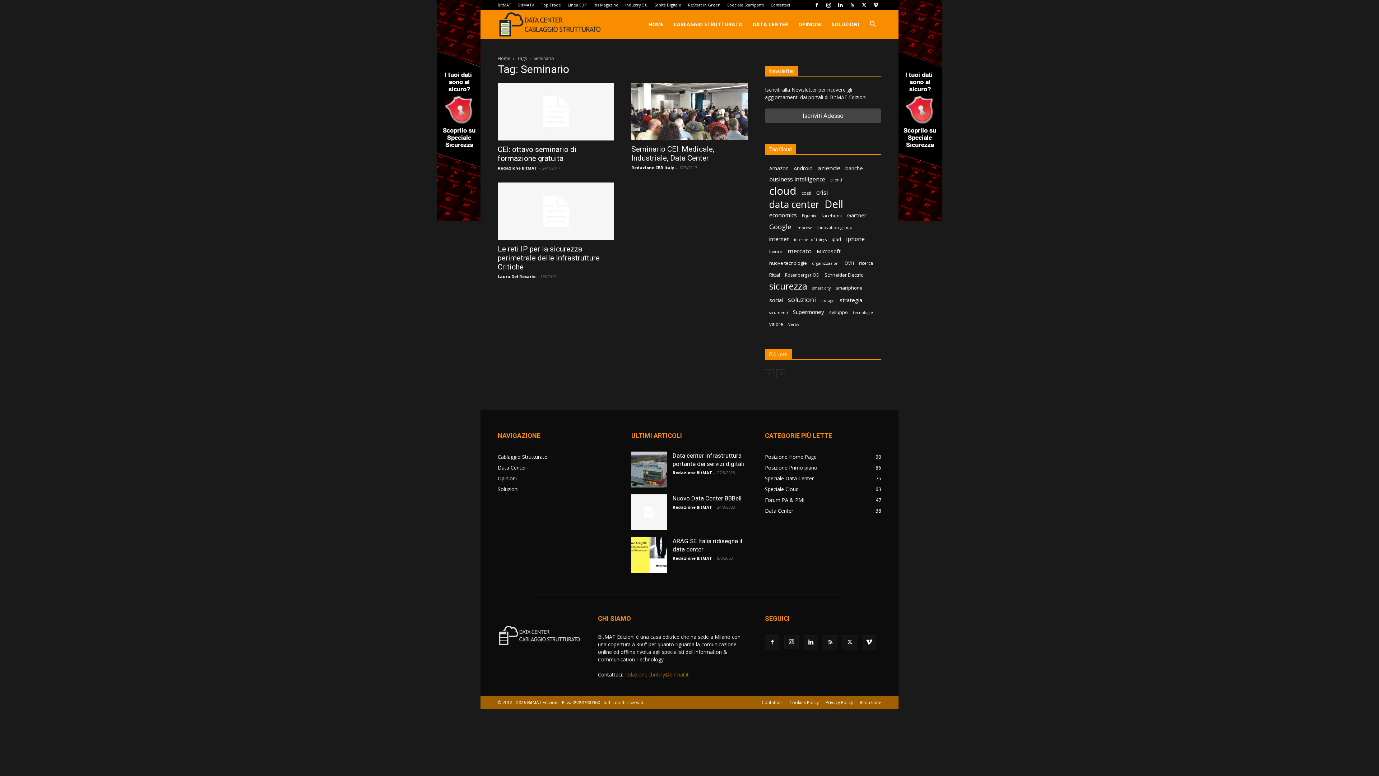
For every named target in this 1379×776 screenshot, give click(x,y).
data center (794, 204)
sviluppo (838, 312)
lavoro (776, 252)
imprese (804, 227)
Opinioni (810, 24)
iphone (855, 239)
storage (828, 300)
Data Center (770, 24)
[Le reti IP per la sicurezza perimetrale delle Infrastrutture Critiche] (556, 211)
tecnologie (863, 312)
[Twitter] (864, 5)
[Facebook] (816, 5)
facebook (831, 215)
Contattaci (780, 5)
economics (783, 215)
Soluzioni (845, 24)
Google (780, 227)
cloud (783, 191)
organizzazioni (826, 263)
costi (806, 193)
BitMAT (504, 5)
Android (803, 168)
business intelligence (797, 179)
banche (854, 168)
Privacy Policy (839, 702)
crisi (822, 192)
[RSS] (852, 5)
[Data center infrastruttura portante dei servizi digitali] (649, 470)
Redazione (870, 702)
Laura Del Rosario (516, 276)
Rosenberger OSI (802, 275)
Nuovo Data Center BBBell (707, 498)
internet (779, 238)
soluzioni (802, 299)
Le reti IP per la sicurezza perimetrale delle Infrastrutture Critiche (549, 258)
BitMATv (526, 5)
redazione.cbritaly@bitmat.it (657, 674)
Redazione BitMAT (517, 168)
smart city (821, 288)
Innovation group (835, 228)
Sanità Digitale (667, 5)
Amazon (779, 168)
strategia (851, 300)
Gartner (857, 215)
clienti (836, 180)
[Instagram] (828, 5)
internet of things (810, 239)
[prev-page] (769, 373)
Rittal (774, 275)
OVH (849, 263)
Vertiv (793, 324)
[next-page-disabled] (780, 373)
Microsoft (829, 251)
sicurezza (788, 286)
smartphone (849, 288)
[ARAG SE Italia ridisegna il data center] (649, 555)
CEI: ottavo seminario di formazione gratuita (537, 154)
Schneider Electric (844, 275)
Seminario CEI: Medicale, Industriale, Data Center (672, 153)
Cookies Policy (804, 702)
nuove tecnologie (788, 263)
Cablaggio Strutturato (708, 24)
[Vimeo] (875, 5)
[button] (872, 25)
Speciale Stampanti (745, 5)
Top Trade (551, 5)
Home (656, 24)
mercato (800, 251)
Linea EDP (577, 5)
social (776, 300)
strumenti (778, 312)
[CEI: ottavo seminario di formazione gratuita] (556, 111)
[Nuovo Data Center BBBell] (649, 512)
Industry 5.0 (636, 5)
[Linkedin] (840, 5)
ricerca (866, 263)
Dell (834, 204)
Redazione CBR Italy (652, 167)
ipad (836, 239)
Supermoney (808, 311)
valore (776, 324)
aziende (829, 168)
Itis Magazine (606, 5)
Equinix (809, 216)
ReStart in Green (704, 5)
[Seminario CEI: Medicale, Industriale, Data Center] (689, 111)
